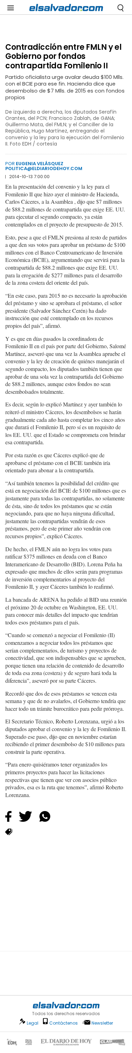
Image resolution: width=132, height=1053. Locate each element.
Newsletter (102, 1023)
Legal (32, 1023)
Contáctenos (63, 1023)
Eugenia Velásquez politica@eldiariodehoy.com (43, 166)
